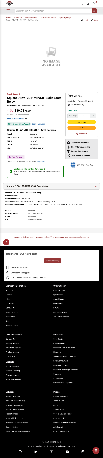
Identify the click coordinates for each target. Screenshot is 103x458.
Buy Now (82, 128)
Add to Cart (82, 122)
